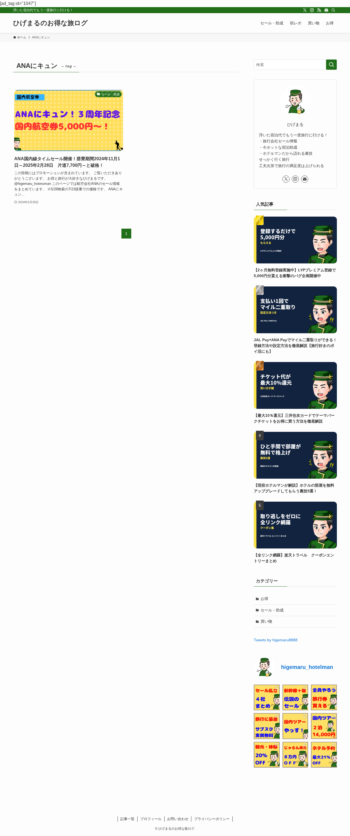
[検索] (333, 10)
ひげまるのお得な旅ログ (50, 23)
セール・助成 (272, 610)
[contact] (326, 10)
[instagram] (312, 10)
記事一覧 (127, 819)
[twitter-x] (304, 10)
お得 (264, 598)
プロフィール (151, 819)
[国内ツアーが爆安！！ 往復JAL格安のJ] (295, 726)
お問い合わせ (177, 819)
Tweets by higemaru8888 (276, 640)
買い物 (266, 621)
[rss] (319, 10)
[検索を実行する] (331, 64)
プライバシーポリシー (212, 819)
